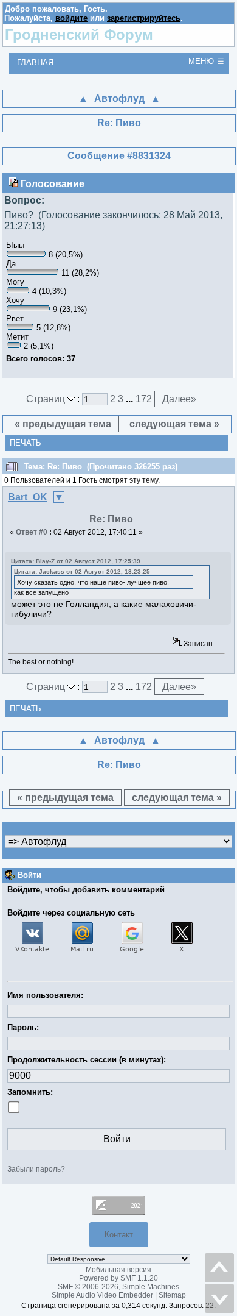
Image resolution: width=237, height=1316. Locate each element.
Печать (25, 442)
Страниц (46, 399)
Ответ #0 (31, 532)
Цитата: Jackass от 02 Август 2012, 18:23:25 (82, 571)
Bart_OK (27, 497)
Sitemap (172, 1295)
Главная (35, 62)
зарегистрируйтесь (143, 18)
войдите (71, 18)
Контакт (119, 1234)
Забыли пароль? (36, 1169)
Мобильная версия (118, 1269)
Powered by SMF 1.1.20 (118, 1278)
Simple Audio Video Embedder (102, 1295)
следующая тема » (174, 424)
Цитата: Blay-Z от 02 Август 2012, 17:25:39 (75, 561)
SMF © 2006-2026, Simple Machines (118, 1286)
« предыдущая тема (63, 424)
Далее (179, 399)
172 (144, 399)
